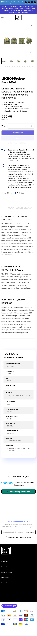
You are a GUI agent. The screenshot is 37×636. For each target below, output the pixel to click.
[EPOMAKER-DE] (18, 17)
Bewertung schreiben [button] (20, 491)
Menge (3, 126)
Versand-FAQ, (16, 159)
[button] (33, 17)
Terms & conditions (25, 537)
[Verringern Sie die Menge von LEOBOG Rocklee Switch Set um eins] (10, 126)
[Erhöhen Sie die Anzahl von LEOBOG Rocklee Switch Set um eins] (31, 126)
